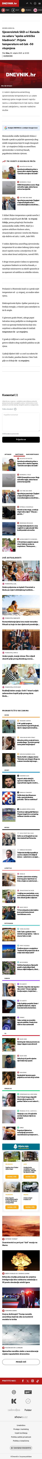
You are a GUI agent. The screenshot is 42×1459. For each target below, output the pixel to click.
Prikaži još (21, 1362)
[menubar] (35, 3)
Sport (17, 10)
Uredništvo (21, 1425)
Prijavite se (21, 439)
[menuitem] (35, 3)
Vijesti (7, 10)
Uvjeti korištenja (21, 1433)
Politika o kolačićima (21, 1441)
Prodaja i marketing (21, 1429)
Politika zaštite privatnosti (21, 1437)
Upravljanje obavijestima (22, 1448)
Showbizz (28, 10)
